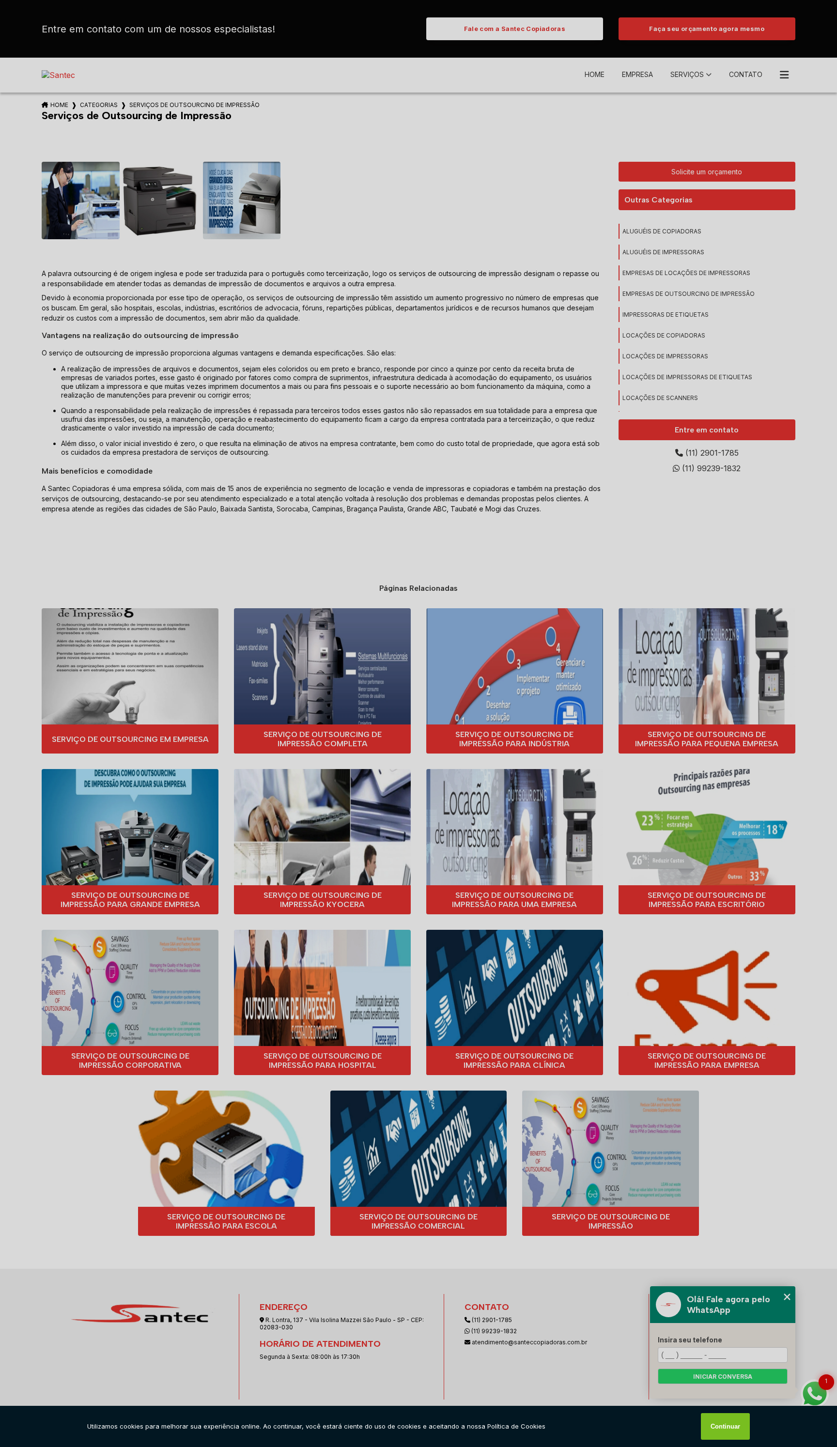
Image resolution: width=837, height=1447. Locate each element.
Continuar (725, 1426)
